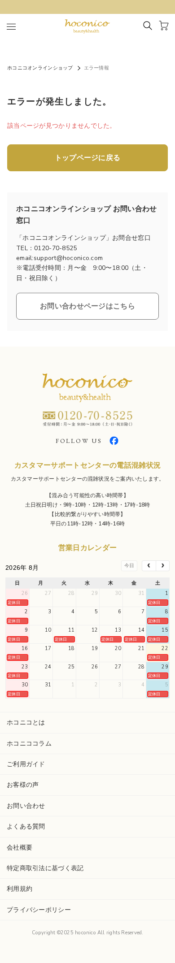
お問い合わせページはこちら (87, 306)
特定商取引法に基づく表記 (45, 868)
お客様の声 (23, 784)
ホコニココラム (29, 743)
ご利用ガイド (26, 764)
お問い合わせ (26, 805)
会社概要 (19, 847)
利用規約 (19, 888)
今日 (129, 565)
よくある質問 (26, 826)
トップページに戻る (88, 158)
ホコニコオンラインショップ (40, 68)
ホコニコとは (26, 722)
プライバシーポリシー (39, 910)
